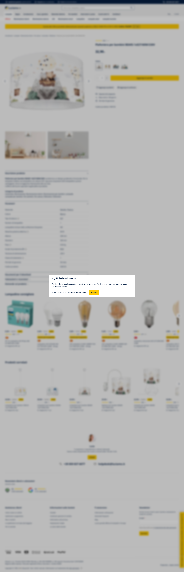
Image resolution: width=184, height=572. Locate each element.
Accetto (94, 292)
